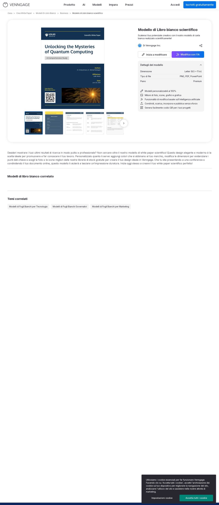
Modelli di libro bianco (46, 13)
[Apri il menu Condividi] (201, 45)
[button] (154, 54)
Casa (10, 13)
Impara (113, 4)
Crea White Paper (24, 13)
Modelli (97, 4)
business (64, 13)
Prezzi (129, 4)
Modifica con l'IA (190, 54)
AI (84, 4)
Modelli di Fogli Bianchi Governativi (70, 206)
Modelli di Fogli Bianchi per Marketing (110, 206)
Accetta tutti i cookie (196, 498)
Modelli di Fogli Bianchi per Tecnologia (28, 206)
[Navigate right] (124, 123)
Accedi (175, 4)
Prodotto (69, 4)
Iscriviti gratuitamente (200, 4)
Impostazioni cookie (162, 498)
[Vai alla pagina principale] (16, 4)
